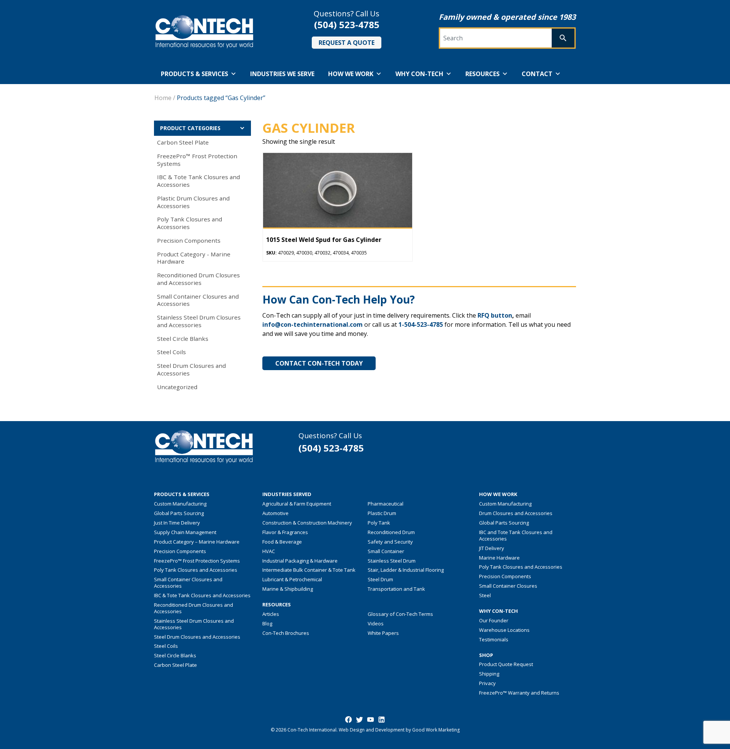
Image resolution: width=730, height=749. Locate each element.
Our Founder (493, 620)
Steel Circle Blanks (182, 338)
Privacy (487, 683)
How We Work (350, 74)
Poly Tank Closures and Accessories (189, 223)
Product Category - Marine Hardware (193, 258)
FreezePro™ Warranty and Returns (519, 692)
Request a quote (347, 42)
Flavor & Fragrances (285, 532)
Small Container (386, 551)
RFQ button (495, 315)
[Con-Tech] (204, 32)
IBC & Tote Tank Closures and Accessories (198, 180)
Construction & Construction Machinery (307, 522)
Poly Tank (379, 522)
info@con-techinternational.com (312, 324)
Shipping (489, 673)
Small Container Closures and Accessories (198, 300)
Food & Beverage (282, 541)
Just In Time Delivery (177, 522)
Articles (270, 614)
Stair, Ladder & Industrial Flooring (406, 569)
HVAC (268, 551)
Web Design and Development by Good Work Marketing (399, 730)
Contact (537, 74)
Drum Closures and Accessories (515, 513)
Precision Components (189, 240)
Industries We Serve (282, 74)
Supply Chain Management (185, 532)
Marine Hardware (499, 557)
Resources (482, 74)
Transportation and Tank (396, 588)
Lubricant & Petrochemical (292, 579)
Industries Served (286, 494)
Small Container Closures (508, 585)
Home (162, 98)
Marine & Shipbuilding (287, 588)
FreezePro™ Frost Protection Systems (197, 159)
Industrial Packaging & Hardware (300, 560)
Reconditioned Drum (391, 532)
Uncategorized (177, 387)
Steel (485, 595)
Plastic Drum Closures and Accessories (193, 202)
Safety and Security (390, 541)
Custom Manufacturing (180, 503)
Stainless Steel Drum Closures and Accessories (199, 321)
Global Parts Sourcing (179, 513)
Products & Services (194, 74)
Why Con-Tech (419, 74)
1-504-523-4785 (420, 324)
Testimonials (493, 639)
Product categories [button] (190, 128)
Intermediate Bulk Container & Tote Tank (308, 569)
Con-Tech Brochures (285, 633)
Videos (376, 623)
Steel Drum (380, 579)
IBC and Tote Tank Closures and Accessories (515, 535)
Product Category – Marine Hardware (197, 541)
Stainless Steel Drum (392, 560)
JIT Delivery (491, 548)
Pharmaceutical (385, 503)
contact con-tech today (319, 363)
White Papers (383, 633)
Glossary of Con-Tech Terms (400, 614)
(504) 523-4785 (346, 24)
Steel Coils (171, 352)
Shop (486, 655)
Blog (267, 623)
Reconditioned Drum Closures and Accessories (198, 278)
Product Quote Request (506, 664)
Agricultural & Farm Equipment (296, 503)
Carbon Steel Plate (183, 142)
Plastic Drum (382, 513)
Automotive (275, 513)
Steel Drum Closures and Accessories (191, 369)
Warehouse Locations (504, 630)
